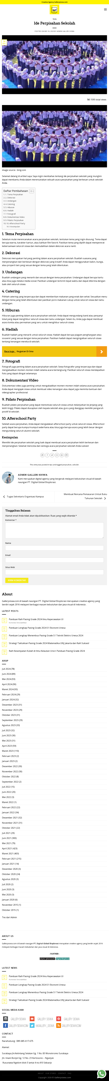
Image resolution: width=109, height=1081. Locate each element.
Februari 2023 (9, 756)
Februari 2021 (9, 858)
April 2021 (7, 848)
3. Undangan (10, 201)
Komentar (10, 520)
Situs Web (10, 567)
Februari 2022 (9, 807)
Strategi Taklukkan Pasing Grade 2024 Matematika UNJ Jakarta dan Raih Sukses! (49, 643)
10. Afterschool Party (15, 223)
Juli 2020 (6, 884)
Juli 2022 (6, 786)
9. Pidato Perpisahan (14, 220)
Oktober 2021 (9, 827)
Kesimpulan (15, 226)
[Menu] (105, 9)
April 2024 (7, 684)
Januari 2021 (8, 863)
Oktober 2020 (9, 874)
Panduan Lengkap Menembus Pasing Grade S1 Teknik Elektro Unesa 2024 (46, 635)
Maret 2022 (7, 802)
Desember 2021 (10, 817)
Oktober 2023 (9, 715)
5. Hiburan (9, 207)
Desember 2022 (10, 766)
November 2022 (10, 771)
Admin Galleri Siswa (65, 31)
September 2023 (10, 720)
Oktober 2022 (9, 776)
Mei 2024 (6, 679)
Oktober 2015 (9, 910)
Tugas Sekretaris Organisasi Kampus (25, 496)
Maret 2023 (7, 750)
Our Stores (50, 1073)
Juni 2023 (6, 735)
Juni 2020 (6, 889)
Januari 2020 (8, 899)
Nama (8, 543)
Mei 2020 (6, 894)
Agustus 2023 (9, 725)
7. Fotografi (10, 214)
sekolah (75, 464)
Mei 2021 (6, 843)
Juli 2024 (6, 668)
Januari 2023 (8, 761)
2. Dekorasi (10, 197)
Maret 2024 (7, 689)
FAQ (69, 1073)
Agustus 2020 (9, 879)
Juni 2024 (6, 673)
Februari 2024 (9, 694)
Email (8, 555)
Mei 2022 (6, 797)
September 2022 (10, 781)
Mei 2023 (6, 740)
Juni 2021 (6, 838)
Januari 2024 (8, 699)
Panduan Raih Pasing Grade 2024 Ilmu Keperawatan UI (36, 619)
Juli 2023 (6, 730)
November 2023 (10, 709)
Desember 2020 (10, 868)
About (41, 1073)
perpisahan (67, 464)
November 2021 (10, 822)
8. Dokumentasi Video (15, 217)
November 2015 (10, 904)
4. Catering (10, 204)
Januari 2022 (8, 812)
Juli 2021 (6, 833)
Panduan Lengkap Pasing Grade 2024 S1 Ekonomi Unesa (37, 628)
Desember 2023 (10, 704)
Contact (62, 1073)
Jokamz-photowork (47, 959)
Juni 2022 (6, 792)
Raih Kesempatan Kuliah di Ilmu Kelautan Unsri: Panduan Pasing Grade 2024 (47, 651)
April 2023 (7, 745)
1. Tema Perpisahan (14, 194)
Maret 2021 (7, 853)
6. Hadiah (9, 210)
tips (54, 19)
